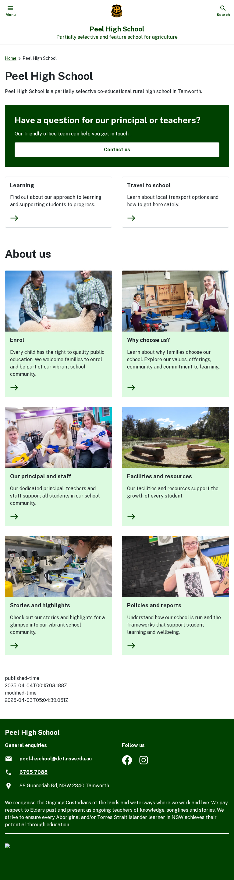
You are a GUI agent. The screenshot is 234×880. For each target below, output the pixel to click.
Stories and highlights (40, 605)
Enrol (17, 340)
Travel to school (149, 185)
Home (10, 58)
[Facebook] (127, 763)
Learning (22, 185)
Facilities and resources (159, 476)
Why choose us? (148, 340)
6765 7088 (34, 772)
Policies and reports (154, 605)
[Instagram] (144, 763)
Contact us (117, 150)
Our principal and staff (40, 476)
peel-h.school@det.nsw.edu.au (56, 759)
